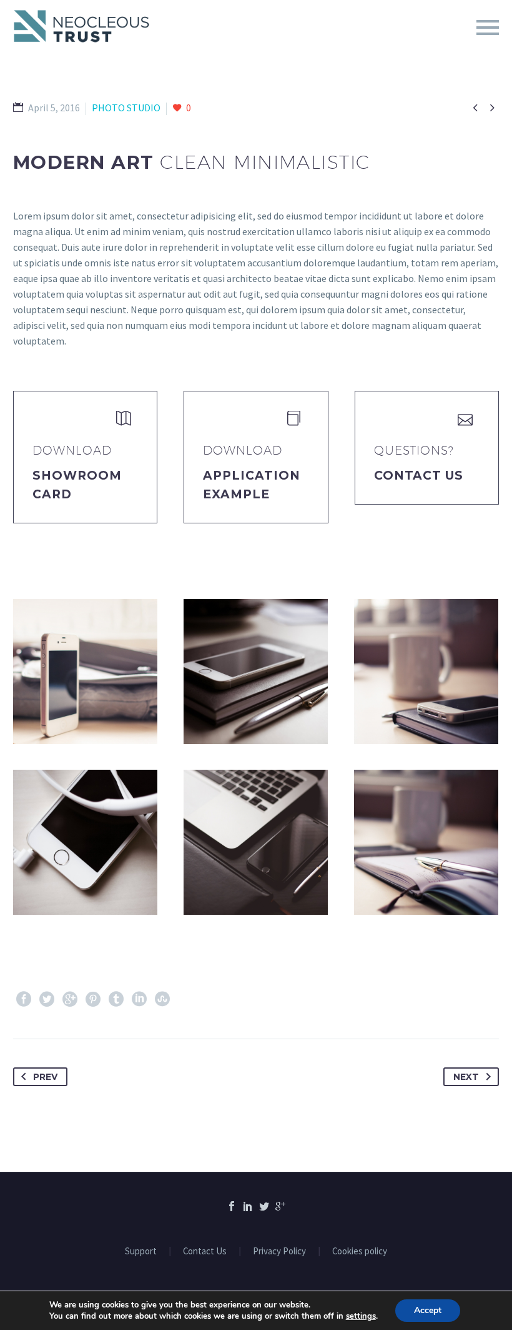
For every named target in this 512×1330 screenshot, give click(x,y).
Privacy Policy (279, 1251)
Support (141, 1251)
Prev (45, 1076)
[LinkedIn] (139, 999)
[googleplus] (280, 1206)
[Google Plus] (69, 999)
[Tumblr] (116, 999)
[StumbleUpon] (162, 999)
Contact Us (419, 475)
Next (466, 1076)
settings (361, 1316)
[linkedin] (248, 1206)
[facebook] (232, 1206)
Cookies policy (359, 1251)
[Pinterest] (93, 999)
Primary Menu (487, 27)
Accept (427, 1310)
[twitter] (264, 1206)
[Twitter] (46, 999)
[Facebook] (23, 999)
